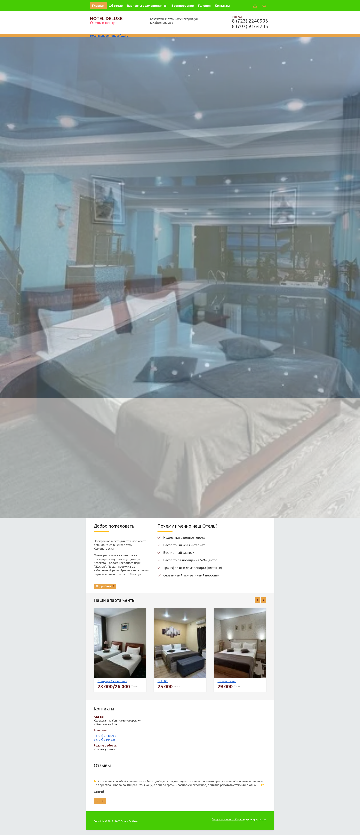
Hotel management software (109, 35)
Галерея (204, 5)
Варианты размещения (145, 5)
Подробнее (103, 586)
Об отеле (116, 5)
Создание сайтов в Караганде (230, 819)
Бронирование (182, 5)
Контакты (222, 5)
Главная (98, 5)
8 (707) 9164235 (250, 26)
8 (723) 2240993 (250, 20)
